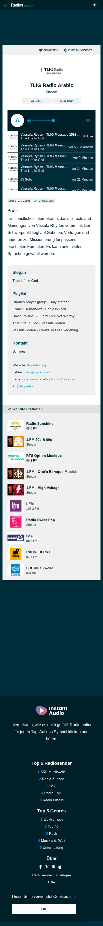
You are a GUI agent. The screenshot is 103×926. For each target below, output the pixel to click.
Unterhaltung (44, 200)
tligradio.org (36, 365)
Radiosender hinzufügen (51, 875)
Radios (22, 5)
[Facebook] (40, 867)
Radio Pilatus (53, 800)
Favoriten (51, 50)
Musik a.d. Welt (53, 840)
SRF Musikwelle (53, 772)
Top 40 (53, 826)
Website (36, 101)
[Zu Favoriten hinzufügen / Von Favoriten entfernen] (88, 121)
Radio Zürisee (53, 779)
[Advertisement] (52, 27)
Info (72, 896)
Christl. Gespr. (19, 200)
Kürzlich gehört (80, 50)
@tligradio (25, 386)
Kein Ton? (67, 101)
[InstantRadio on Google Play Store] (54, 867)
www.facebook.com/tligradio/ (52, 379)
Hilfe (51, 882)
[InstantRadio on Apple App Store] (60, 867)
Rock (53, 833)
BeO (53, 786)
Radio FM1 (53, 793)
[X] (47, 867)
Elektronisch (53, 819)
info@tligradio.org (38, 372)
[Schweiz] (96, 5)
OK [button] (43, 909)
